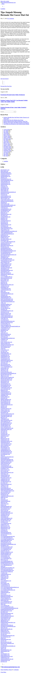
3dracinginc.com (4, 370)
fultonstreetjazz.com (5, 236)
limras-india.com (4, 171)
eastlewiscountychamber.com (7, 377)
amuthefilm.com (4, 395)
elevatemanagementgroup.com (7, 635)
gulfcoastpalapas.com (5, 511)
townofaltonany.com (5, 454)
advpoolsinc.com (4, 486)
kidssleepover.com (5, 193)
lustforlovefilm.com (5, 396)
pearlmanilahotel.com (5, 216)
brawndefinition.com (5, 386)
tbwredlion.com (4, 612)
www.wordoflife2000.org (6, 276)
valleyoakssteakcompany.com (7, 490)
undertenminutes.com (5, 184)
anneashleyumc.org (5, 550)
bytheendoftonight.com (6, 353)
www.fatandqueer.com (6, 549)
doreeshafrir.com (4, 412)
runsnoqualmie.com (5, 556)
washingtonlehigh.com (6, 574)
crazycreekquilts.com (5, 389)
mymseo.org (3, 647)
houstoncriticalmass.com (6, 372)
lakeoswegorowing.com (6, 642)
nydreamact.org (4, 207)
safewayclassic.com (5, 198)
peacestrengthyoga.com (6, 542)
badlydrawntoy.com (5, 526)
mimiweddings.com (5, 655)
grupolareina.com (5, 240)
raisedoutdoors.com (5, 271)
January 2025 (6, 145)
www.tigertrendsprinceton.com (8, 536)
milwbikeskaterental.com (6, 451)
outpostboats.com (5, 352)
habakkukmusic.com (5, 528)
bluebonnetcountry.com (6, 214)
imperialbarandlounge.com (7, 270)
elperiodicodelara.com (6, 172)
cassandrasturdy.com (5, 359)
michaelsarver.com (5, 312)
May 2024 (5, 155)
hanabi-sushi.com (5, 576)
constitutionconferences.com (7, 496)
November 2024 (7, 147)
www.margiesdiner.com (6, 558)
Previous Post (4, 86)
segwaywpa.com (4, 510)
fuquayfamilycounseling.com (7, 643)
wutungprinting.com (5, 449)
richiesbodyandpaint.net (6, 173)
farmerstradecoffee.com (6, 519)
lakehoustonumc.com (5, 527)
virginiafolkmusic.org (5, 327)
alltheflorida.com (4, 621)
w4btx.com (3, 302)
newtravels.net (4, 194)
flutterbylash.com (4, 630)
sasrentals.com (4, 309)
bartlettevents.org (4, 237)
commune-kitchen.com (6, 394)
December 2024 (7, 146)
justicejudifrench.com (5, 421)
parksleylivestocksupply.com (7, 344)
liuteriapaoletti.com (5, 458)
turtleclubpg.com (4, 473)
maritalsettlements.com (6, 450)
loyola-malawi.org (5, 349)
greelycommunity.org (5, 403)
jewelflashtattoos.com (5, 210)
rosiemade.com (4, 295)
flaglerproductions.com (6, 385)
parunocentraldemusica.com (7, 606)
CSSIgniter (16, 669)
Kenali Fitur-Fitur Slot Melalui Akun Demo (13, 120)
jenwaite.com (4, 634)
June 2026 (5, 132)
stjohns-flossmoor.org (5, 463)
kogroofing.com (4, 222)
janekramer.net (4, 430)
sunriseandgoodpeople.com (7, 459)
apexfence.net (4, 661)
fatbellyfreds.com (4, 600)
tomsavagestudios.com (6, 325)
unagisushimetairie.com (6, 209)
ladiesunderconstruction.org (7, 245)
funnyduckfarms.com (5, 632)
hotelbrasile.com (4, 235)
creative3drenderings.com (6, 518)
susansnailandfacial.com (6, 533)
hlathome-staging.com (6, 314)
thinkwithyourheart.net (6, 272)
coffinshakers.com (5, 419)
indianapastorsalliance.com (7, 489)
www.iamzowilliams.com (6, 588)
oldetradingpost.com (5, 244)
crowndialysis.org (5, 319)
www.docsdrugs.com (5, 557)
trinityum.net (3, 593)
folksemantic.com (5, 280)
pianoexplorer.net (4, 591)
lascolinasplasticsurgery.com (7, 563)
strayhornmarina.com (5, 383)
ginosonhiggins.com (5, 447)
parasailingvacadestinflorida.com (8, 626)
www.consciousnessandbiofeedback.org (10, 587)
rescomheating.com (5, 653)
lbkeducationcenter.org (6, 334)
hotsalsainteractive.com (6, 179)
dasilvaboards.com (5, 381)
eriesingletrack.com (5, 292)
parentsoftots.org (4, 516)
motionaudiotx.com (5, 651)
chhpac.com (3, 648)
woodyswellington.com (6, 599)
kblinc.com (3, 291)
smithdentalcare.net (5, 657)
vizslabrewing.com (5, 286)
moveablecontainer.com (6, 239)
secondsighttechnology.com (7, 310)
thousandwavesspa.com (6, 477)
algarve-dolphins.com (5, 445)
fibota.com (3, 604)
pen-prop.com (4, 535)
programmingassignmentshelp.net (8, 192)
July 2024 (5, 153)
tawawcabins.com (5, 279)
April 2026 (5, 133)
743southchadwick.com (6, 261)
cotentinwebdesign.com (6, 242)
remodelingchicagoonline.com (7, 567)
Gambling (3, 8)
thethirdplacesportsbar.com (7, 596)
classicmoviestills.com (6, 361)
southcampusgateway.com (6, 228)
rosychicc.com (4, 351)
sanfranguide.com (5, 368)
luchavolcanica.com (5, 469)
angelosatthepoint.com (6, 488)
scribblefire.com (4, 339)
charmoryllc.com (4, 369)
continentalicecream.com (6, 387)
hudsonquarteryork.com (6, 602)
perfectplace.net (4, 336)
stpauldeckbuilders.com (6, 553)
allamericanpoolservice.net (7, 322)
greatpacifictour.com (5, 475)
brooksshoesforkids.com (6, 506)
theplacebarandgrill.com (6, 484)
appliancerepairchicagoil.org (7, 201)
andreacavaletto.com (5, 343)
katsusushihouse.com (5, 402)
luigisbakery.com (4, 575)
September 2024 (7, 150)
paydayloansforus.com (6, 196)
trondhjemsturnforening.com (7, 609)
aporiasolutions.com (5, 509)
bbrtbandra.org (4, 212)
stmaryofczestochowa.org (6, 420)
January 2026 (6, 137)
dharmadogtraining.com (6, 649)
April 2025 (5, 141)
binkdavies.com (4, 390)
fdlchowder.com (4, 559)
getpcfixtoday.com (5, 211)
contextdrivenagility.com (6, 416)
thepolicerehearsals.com (6, 374)
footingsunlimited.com (6, 554)
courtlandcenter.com (5, 479)
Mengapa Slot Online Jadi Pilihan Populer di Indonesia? (16, 122)
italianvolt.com (4, 283)
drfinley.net (3, 638)
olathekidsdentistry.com (6, 297)
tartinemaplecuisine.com (6, 429)
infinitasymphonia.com (6, 399)
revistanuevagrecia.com (6, 408)
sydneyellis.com (4, 318)
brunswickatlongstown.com (7, 428)
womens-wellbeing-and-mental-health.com (10, 326)
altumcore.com (4, 502)
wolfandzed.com (4, 578)
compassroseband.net (5, 501)
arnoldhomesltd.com (5, 266)
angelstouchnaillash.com (6, 304)
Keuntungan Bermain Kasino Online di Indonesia (13, 94)
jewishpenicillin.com (5, 323)
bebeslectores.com (5, 246)
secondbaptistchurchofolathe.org (8, 646)
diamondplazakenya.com (6, 610)
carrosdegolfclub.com (5, 253)
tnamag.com (3, 505)
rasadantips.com (4, 186)
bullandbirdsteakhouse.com (7, 562)
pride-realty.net (4, 627)
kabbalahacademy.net (5, 305)
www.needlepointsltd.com (6, 561)
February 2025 (6, 144)
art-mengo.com (4, 433)
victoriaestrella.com (5, 476)
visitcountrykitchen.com (6, 443)
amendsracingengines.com (7, 546)
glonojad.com (4, 407)
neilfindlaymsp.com (5, 480)
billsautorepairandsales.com (7, 613)
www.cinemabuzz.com (6, 580)
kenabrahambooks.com (6, 392)
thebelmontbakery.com (6, 197)
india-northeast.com (5, 262)
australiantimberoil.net (6, 248)
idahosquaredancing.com (6, 278)
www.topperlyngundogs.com (7, 539)
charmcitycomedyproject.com (7, 413)
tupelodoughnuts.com (5, 296)
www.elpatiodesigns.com (6, 601)
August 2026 (6, 129)
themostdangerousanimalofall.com (8, 373)
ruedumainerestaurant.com (7, 404)
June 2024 (5, 154)
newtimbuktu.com (5, 188)
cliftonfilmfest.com (5, 269)
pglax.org (3, 455)
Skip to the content (5, 1)
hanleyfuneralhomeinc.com (7, 299)
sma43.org (3, 566)
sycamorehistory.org (5, 584)
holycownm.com (4, 471)
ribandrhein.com (4, 330)
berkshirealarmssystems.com (7, 284)
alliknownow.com (5, 376)
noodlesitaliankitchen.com (6, 206)
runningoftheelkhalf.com (6, 540)
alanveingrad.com (5, 446)
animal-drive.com (5, 503)
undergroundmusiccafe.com (7, 659)
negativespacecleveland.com (7, 456)
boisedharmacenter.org (6, 346)
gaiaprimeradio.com (5, 434)
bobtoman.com (4, 219)
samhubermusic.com (5, 660)
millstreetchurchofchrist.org (7, 625)
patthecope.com (4, 497)
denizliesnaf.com (4, 494)
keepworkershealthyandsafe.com (8, 205)
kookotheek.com (4, 226)
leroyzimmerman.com (5, 636)
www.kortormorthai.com (6, 548)
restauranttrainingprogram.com (7, 321)
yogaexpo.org (4, 340)
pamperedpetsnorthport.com (7, 293)
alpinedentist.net (4, 223)
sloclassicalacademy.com (6, 379)
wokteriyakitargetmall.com (7, 316)
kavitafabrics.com (5, 468)
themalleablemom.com (6, 424)
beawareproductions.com (6, 415)
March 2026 (6, 134)
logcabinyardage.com (5, 520)
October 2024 (6, 149)
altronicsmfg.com (4, 189)
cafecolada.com (4, 362)
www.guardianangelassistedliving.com (9, 608)
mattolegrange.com (5, 439)
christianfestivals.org (5, 442)
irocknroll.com (4, 275)
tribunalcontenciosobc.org (6, 378)
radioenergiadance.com (6, 224)
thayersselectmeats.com (6, 507)
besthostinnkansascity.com (7, 656)
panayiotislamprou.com (6, 227)
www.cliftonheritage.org (6, 565)
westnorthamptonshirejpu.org (7, 233)
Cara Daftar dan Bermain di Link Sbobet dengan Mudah (16, 124)
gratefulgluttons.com (5, 356)
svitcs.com (3, 498)
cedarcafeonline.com (5, 181)
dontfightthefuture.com (6, 265)
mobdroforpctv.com (5, 357)
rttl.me (2, 652)
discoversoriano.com (5, 364)
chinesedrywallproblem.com (7, 460)
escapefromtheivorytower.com (7, 259)
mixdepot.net (3, 582)
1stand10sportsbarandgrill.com (7, 301)
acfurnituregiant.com (5, 182)
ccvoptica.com (4, 572)
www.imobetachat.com (6, 523)
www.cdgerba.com (5, 605)
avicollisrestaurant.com (6, 481)
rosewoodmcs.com (5, 583)
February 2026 (6, 136)
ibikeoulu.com (4, 417)
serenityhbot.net (4, 531)
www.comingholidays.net (6, 366)
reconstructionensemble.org (7, 467)
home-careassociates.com (6, 342)
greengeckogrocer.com (6, 313)
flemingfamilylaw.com (6, 639)
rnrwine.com (3, 640)
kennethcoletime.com (5, 425)
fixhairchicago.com (5, 493)
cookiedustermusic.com (6, 466)
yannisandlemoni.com (6, 288)
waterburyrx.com (4, 485)
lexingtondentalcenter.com (6, 317)
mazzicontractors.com (5, 595)
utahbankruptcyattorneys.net (7, 274)
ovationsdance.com (5, 329)
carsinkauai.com (4, 623)
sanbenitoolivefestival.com (7, 360)
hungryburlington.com (6, 426)
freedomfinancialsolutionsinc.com (8, 544)
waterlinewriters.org (5, 514)
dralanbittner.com (4, 287)
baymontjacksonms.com (6, 452)
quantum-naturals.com (6, 614)
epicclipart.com (4, 215)
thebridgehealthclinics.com (7, 512)
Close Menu (3, 672)
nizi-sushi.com (4, 432)
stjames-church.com (5, 409)
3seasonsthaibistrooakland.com (8, 338)
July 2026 (5, 131)
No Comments (10, 18)
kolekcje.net (3, 331)
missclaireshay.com (5, 169)
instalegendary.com (5, 203)
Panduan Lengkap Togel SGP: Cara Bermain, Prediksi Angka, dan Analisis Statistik (14, 101)
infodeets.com (4, 177)
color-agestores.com (5, 347)
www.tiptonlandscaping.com (7, 570)
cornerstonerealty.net (5, 586)
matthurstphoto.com (5, 619)
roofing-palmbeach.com (6, 263)
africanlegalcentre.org (5, 400)
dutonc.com (3, 437)
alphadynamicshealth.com (6, 629)
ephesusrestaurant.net (5, 597)
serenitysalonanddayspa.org (7, 180)
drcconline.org (4, 482)
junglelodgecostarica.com (6, 441)
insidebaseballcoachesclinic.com (8, 622)
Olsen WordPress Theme (6, 669)
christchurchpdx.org (5, 391)
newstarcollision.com (5, 308)
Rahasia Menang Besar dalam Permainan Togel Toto (15, 121)
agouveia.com (4, 644)
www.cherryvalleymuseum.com (8, 241)
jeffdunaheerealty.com (6, 541)
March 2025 (6, 142)
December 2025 (7, 138)
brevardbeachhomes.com (6, 258)
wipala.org (3, 348)
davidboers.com (4, 522)
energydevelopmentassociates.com (8, 254)
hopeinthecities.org (5, 355)
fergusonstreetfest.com (6, 617)
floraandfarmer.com (5, 256)
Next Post (9, 86)
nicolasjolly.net (4, 398)
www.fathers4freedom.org (7, 537)
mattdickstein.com (5, 524)
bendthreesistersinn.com (6, 462)
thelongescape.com (5, 438)
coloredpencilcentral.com (6, 267)
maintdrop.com (4, 218)
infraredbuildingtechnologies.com (8, 250)
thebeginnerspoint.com (6, 365)
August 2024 (6, 151)
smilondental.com (5, 306)
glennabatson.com (5, 382)
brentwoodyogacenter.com (7, 569)
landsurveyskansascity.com (7, 552)
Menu (2, 3)
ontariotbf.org (4, 202)
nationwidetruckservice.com (7, 472)
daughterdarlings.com (5, 176)
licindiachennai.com (5, 175)
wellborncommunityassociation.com (9, 231)
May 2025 (5, 140)
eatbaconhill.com (4, 190)
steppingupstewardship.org (7, 571)
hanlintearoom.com (5, 631)
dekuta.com (3, 579)
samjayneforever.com (5, 618)
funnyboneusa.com (5, 464)
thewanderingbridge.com (6, 422)
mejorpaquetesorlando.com (7, 300)
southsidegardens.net (5, 592)
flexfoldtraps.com (5, 545)
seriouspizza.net (4, 499)
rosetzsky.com (4, 406)
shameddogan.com (5, 515)
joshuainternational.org (6, 532)
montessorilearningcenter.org (7, 616)
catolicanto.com (4, 332)
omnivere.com (4, 185)
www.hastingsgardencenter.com (8, 589)
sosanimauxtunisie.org (6, 220)
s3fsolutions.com (4, 257)
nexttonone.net (4, 529)
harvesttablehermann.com (6, 252)
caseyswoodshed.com (5, 492)
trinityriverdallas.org (5, 335)
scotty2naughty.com (5, 411)
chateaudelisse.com (5, 229)
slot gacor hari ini (4, 78)
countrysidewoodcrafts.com (7, 199)
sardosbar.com (4, 282)
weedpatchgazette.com (6, 289)
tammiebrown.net (5, 436)
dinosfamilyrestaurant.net (6, 249)
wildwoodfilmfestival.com (6, 232)
